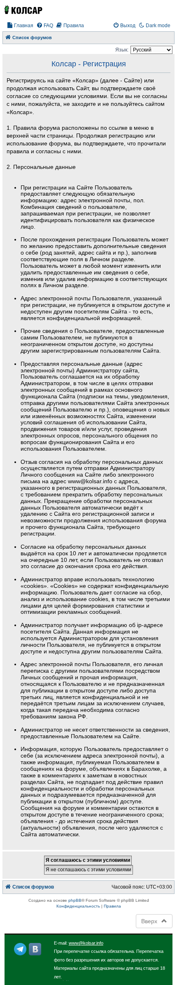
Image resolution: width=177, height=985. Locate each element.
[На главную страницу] (22, 9)
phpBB (75, 900)
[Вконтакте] (35, 949)
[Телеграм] (20, 949)
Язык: (121, 50)
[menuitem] (20, 25)
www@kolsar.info (86, 943)
